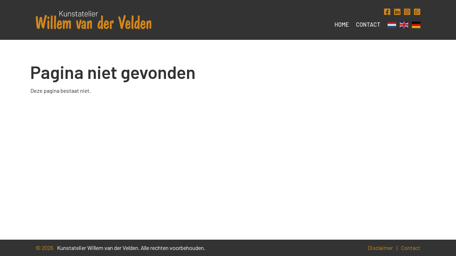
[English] (402, 25)
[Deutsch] (414, 25)
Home (342, 24)
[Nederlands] (390, 25)
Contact (368, 24)
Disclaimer (380, 247)
